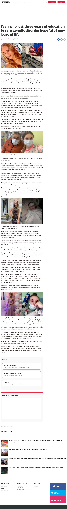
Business (4, 486)
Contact (36, 486)
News (14, 2)
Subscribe (52, 2)
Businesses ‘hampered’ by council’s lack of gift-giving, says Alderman (28, 449)
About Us (20, 487)
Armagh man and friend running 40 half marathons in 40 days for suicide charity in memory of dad (37, 458)
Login (61, 2)
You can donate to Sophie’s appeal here (14, 343)
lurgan (11, 426)
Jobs (18, 2)
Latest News (5, 483)
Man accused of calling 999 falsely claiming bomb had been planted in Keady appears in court (36, 467)
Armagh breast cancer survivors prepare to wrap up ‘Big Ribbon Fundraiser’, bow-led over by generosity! (35, 441)
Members (35, 2)
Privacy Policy (22, 483)
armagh (7, 426)
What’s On (22, 2)
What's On (4, 491)
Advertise (37, 483)
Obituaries (29, 2)
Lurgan (16, 79)
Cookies (19, 486)
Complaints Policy (23, 489)
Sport (3, 488)
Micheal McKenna (6, 39)
